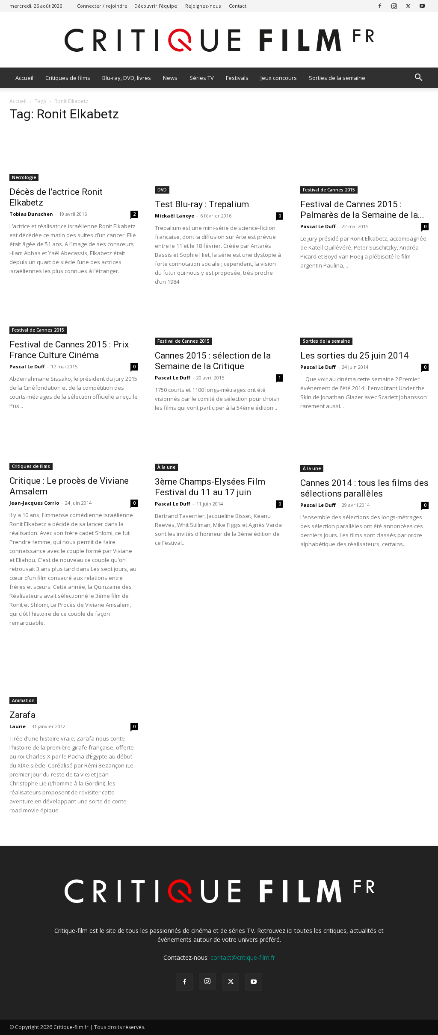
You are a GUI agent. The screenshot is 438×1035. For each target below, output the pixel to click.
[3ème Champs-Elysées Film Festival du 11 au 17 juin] (219, 448)
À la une (166, 467)
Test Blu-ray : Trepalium (202, 204)
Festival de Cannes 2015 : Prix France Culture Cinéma (69, 349)
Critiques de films (67, 78)
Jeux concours (278, 78)
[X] (408, 6)
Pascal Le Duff (318, 226)
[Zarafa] (73, 672)
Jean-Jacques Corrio (34, 503)
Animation (23, 700)
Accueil (24, 78)
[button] (418, 78)
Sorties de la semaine (337, 78)
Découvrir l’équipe (155, 6)
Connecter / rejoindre (102, 6)
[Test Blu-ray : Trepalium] (219, 162)
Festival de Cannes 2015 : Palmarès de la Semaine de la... (362, 209)
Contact (237, 6)
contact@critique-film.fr (242, 957)
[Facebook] (379, 6)
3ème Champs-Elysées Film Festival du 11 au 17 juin (210, 486)
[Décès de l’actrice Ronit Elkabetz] (73, 155)
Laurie (17, 726)
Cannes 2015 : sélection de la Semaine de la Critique (213, 360)
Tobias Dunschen (31, 214)
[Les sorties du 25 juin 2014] (364, 322)
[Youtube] (422, 6)
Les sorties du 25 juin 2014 (354, 355)
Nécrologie (24, 177)
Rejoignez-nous (203, 6)
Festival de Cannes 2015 (329, 190)
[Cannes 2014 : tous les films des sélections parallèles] (364, 449)
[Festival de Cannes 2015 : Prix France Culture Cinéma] (73, 317)
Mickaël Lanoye (174, 215)
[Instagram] (394, 6)
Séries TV (201, 78)
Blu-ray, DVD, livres (126, 78)
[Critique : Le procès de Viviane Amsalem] (73, 448)
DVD (162, 190)
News (170, 78)
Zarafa (22, 715)
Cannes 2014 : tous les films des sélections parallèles (364, 488)
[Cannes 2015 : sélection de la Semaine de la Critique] (219, 322)
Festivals (237, 78)
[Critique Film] (219, 40)
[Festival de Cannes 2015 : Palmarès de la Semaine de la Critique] (364, 162)
